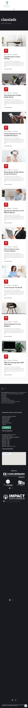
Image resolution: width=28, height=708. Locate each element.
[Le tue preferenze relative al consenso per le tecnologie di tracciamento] (25, 705)
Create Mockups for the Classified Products (12, 134)
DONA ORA (6, 427)
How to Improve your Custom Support (11, 250)
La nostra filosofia (5, 420)
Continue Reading (8, 69)
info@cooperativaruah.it (19, 393)
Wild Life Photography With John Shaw (14, 363)
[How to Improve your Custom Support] (14, 233)
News (5, 54)
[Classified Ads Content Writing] (14, 41)
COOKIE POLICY (11, 705)
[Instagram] (15, 700)
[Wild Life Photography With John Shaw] (14, 347)
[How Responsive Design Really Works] (14, 79)
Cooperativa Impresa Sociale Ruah (9, 416)
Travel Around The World (13, 287)
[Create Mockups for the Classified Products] (14, 118)
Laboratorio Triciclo (6, 418)
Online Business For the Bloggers (12, 325)
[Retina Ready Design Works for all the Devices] (14, 156)
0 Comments (15, 360)
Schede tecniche (5, 421)
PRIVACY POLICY (5, 705)
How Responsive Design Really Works (12, 96)
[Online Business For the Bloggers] (14, 308)
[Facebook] (12, 700)
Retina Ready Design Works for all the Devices (14, 173)
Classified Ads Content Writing (12, 58)
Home (2, 23)
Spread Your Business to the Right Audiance (14, 211)
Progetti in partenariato (7, 422)
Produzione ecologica (6, 417)
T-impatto (4, 424)
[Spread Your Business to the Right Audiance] (14, 195)
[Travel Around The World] (14, 271)
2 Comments (15, 54)
